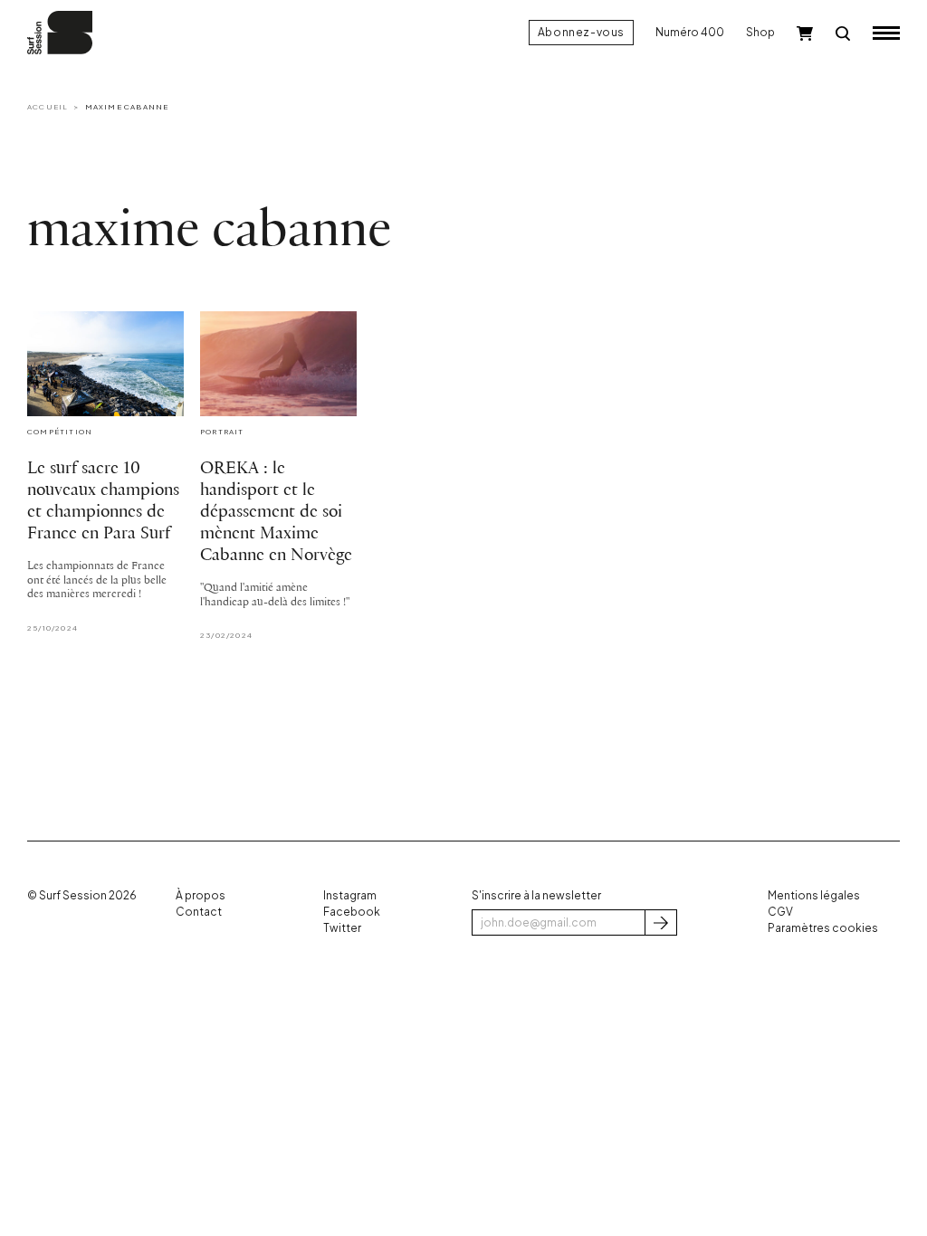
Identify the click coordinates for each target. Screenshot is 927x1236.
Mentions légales (814, 895)
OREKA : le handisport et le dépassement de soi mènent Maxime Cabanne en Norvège (276, 512)
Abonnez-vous (581, 32)
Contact (199, 911)
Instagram (350, 895)
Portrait (222, 431)
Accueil (47, 106)
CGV (780, 911)
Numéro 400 (689, 32)
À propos (200, 895)
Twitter (342, 928)
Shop (760, 32)
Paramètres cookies (823, 928)
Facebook (351, 911)
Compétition (59, 431)
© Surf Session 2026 (82, 895)
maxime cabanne (127, 106)
